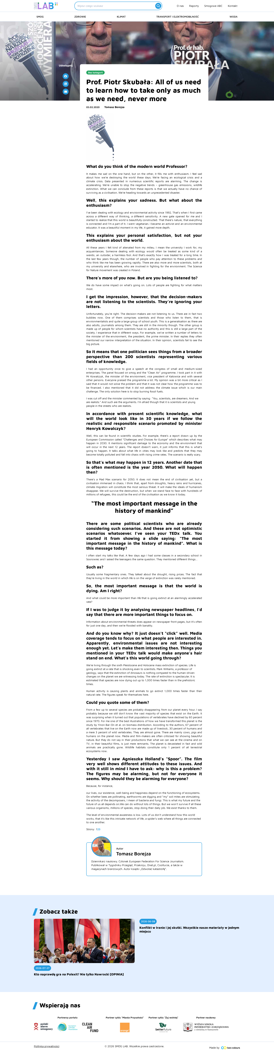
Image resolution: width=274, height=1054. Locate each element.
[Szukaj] (158, 6)
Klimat (121, 16)
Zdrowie (80, 16)
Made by (214, 1047)
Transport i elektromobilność (177, 16)
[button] (66, 76)
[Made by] (230, 1047)
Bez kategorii (95, 72)
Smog (40, 16)
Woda (234, 16)
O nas (180, 5)
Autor (119, 848)
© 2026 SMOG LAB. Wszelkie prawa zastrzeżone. (134, 1046)
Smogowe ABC (213, 5)
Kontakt (232, 5)
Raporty (194, 5)
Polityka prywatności (46, 1046)
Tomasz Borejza (114, 107)
